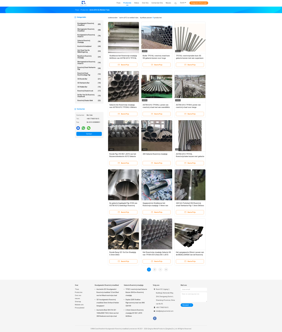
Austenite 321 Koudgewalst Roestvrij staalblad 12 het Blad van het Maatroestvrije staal (107, 292)
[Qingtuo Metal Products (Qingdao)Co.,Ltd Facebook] (155, 318)
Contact (89, 134)
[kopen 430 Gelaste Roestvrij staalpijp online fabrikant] (156, 135)
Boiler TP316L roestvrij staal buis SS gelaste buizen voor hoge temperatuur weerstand (156, 58)
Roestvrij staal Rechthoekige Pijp (89, 74)
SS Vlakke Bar (89, 87)
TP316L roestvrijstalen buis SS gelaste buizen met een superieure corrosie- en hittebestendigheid (189, 58)
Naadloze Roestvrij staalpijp (89, 57)
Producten (78, 292)
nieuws (77, 298)
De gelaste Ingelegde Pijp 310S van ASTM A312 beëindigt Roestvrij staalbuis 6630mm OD (123, 205)
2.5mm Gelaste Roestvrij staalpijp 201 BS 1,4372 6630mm (134, 313)
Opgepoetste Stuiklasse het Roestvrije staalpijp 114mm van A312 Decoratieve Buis (155, 205)
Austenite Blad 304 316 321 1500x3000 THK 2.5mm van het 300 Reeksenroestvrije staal (107, 313)
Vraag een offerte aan (199, 3)
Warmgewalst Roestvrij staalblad (89, 30)
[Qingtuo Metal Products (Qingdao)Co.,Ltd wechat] (88, 128)
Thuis (77, 289)
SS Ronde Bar (89, 79)
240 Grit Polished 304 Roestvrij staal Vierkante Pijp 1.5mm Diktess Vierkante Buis (190, 205)
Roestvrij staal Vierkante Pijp (89, 68)
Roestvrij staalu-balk (89, 100)
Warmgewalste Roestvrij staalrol (89, 62)
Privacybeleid (79, 308)
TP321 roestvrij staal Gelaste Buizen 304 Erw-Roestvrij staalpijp (136, 292)
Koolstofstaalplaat (89, 46)
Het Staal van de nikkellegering (89, 51)
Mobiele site (79, 305)
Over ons (78, 295)
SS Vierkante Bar (89, 83)
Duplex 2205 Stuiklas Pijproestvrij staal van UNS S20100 (135, 303)
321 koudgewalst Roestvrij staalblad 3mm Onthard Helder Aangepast (107, 303)
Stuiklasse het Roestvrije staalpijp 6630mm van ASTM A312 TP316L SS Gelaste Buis (123, 58)
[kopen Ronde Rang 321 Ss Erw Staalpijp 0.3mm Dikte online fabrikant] (123, 234)
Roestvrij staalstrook (89, 91)
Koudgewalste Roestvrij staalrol (89, 35)
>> (166, 269)
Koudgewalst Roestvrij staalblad (89, 24)
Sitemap (78, 301)
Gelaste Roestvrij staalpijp (89, 41)
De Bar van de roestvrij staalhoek (89, 95)
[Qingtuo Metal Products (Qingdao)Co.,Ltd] (83, 3)
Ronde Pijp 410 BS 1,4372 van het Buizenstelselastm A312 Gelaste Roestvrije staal (122, 156)
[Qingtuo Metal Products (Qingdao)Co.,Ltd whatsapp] (83, 128)
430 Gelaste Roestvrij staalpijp (155, 154)
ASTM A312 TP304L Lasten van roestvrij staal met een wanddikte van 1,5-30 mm (156, 107)
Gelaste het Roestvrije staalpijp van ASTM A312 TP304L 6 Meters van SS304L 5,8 (123, 107)
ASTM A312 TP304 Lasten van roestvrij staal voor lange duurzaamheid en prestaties (188, 107)
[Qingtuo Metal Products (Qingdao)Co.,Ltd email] (78, 128)
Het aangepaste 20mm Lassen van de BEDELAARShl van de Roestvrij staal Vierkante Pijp (190, 254)
